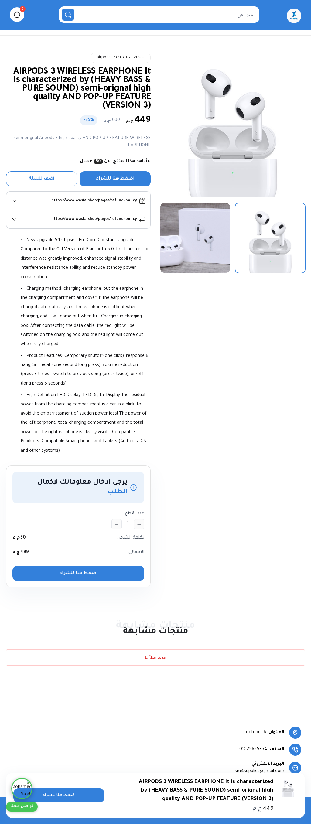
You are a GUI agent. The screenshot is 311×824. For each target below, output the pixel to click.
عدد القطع (134, 513)
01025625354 (253, 749)
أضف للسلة (41, 178)
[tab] (270, 238)
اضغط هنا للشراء (115, 178)
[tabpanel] (232, 125)
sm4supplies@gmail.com (259, 771)
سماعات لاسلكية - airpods (120, 58)
